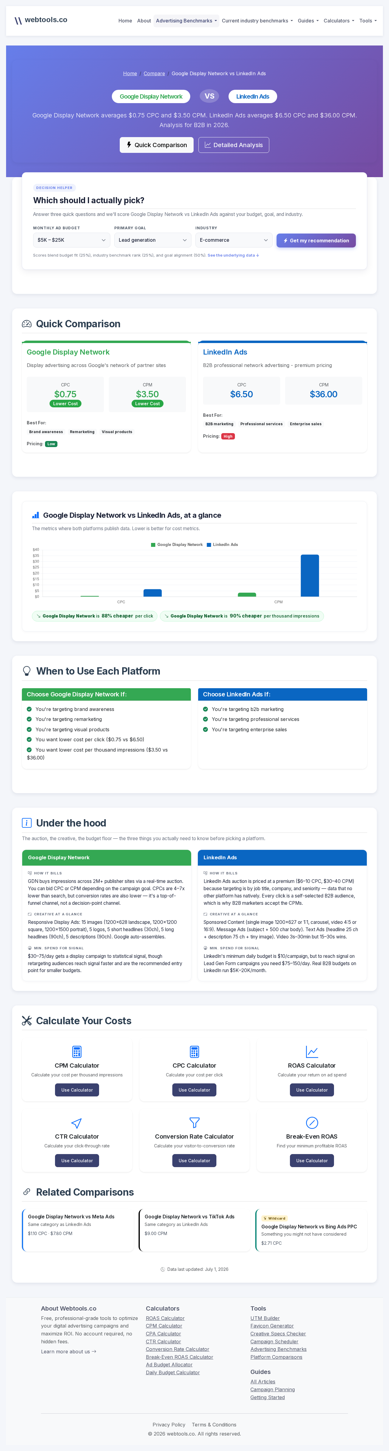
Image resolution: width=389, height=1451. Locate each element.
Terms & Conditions (214, 1425)
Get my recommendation (319, 241)
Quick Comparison (161, 145)
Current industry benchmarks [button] (255, 21)
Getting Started (267, 1397)
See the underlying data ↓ (234, 255)
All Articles (262, 1382)
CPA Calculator (163, 1334)
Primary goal (130, 228)
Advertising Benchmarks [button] (184, 21)
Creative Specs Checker (278, 1334)
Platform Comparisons (276, 1357)
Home (125, 21)
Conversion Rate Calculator (177, 1349)
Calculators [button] (337, 21)
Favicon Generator (272, 1326)
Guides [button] (306, 21)
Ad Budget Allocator (169, 1365)
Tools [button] (366, 21)
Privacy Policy (169, 1425)
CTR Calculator (163, 1341)
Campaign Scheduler (274, 1341)
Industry (206, 228)
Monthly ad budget (56, 228)
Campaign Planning (272, 1389)
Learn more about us (66, 1351)
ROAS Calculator (165, 1318)
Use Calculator (77, 1089)
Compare (154, 73)
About (144, 21)
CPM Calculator (164, 1326)
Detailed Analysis (238, 145)
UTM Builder (265, 1318)
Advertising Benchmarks (278, 1349)
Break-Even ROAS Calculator (179, 1357)
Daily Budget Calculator (173, 1372)
